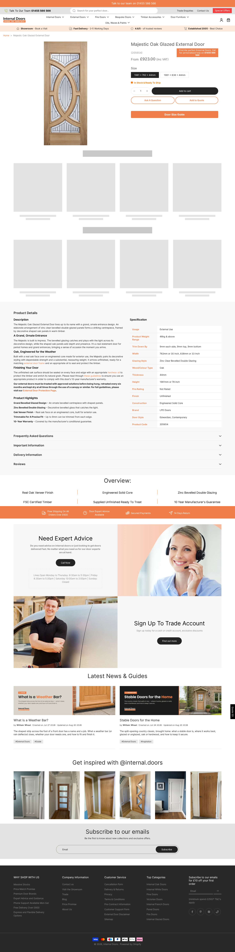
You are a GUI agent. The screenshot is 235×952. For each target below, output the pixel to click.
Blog (64, 899)
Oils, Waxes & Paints (115, 22)
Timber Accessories (151, 17)
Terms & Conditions (114, 899)
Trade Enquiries (185, 10)
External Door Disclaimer (117, 914)
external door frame (34, 363)
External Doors (78, 17)
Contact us (68, 884)
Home (6, 35)
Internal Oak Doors (156, 884)
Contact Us (203, 10)
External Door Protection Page (39, 390)
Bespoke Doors (123, 17)
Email (193, 891)
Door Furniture (178, 17)
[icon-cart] (228, 20)
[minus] (134, 91)
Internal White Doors (157, 889)
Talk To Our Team (30, 10)
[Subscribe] (217, 891)
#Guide (38, 741)
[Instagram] (208, 911)
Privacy (108, 894)
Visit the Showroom (72, 889)
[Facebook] (192, 911)
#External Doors (23, 741)
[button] (185, 91)
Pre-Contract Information (117, 904)
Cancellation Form (113, 884)
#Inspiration (146, 741)
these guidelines (92, 375)
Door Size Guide (174, 114)
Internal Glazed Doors (158, 919)
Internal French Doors (158, 904)
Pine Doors (152, 894)
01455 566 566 (205, 54)
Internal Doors (53, 17)
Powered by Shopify (130, 944)
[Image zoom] (66, 93)
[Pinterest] (200, 911)
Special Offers (222, 10)
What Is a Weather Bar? (31, 720)
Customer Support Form (116, 909)
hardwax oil (114, 372)
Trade (65, 894)
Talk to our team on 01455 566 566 (117, 3)
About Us (67, 909)
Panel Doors (153, 909)
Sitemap (108, 919)
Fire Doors (100, 17)
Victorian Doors (154, 899)
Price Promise (69, 904)
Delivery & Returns (114, 889)
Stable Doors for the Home (140, 720)
